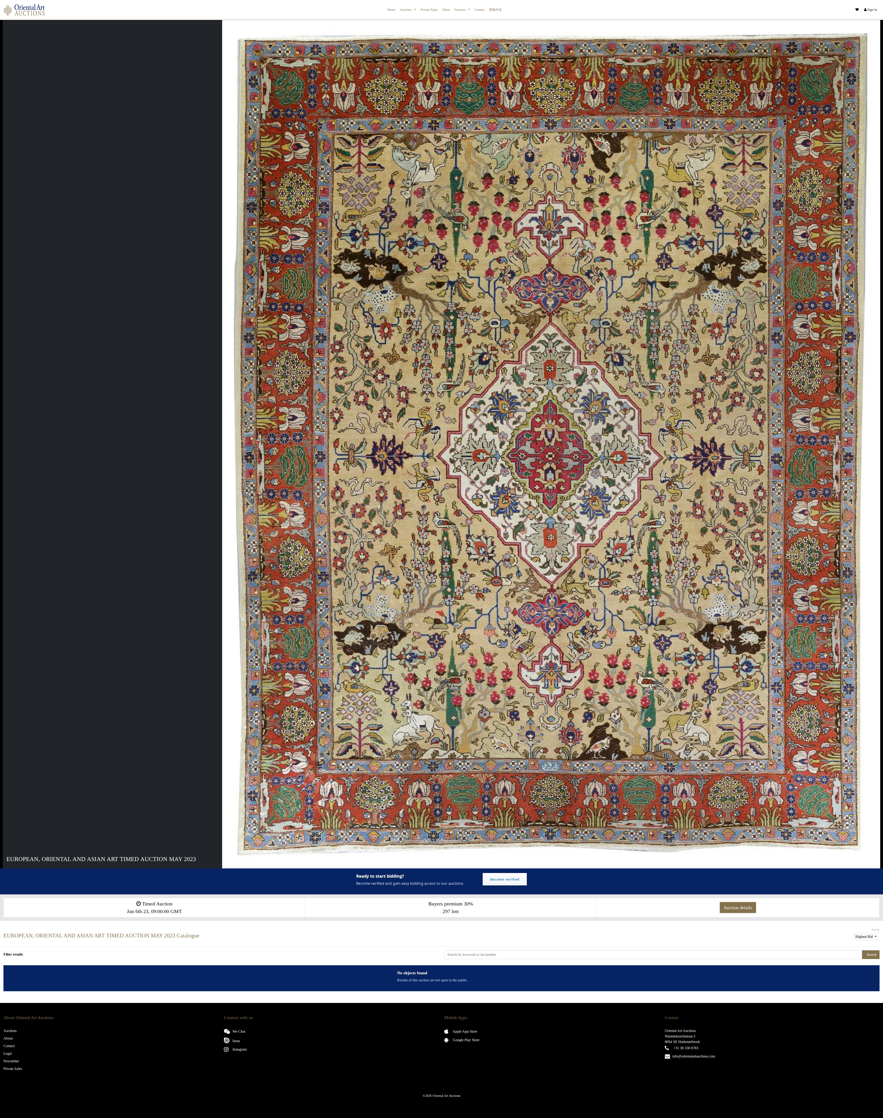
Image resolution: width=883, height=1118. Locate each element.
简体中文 (495, 10)
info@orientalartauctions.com (693, 1056)
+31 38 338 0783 (685, 1048)
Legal (7, 1053)
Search (872, 955)
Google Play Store (465, 1040)
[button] (870, 10)
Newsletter (11, 1061)
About (446, 10)
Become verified (505, 879)
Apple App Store (464, 1031)
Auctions (406, 10)
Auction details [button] (738, 907)
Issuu (236, 1041)
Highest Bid (864, 937)
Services (460, 10)
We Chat (238, 1031)
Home (391, 10)
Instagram (239, 1049)
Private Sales (429, 10)
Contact (480, 10)
